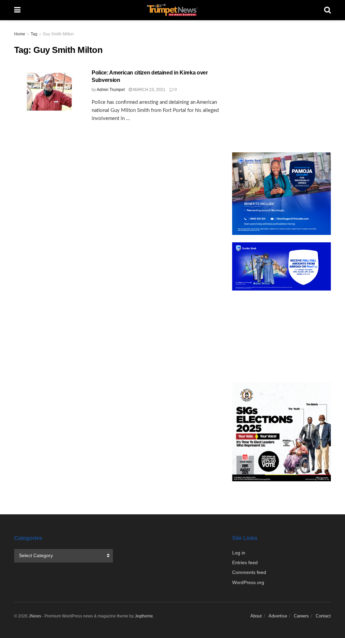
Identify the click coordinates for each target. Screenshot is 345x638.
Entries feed (245, 562)
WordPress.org (248, 582)
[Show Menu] (17, 10)
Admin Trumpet (111, 89)
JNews (35, 616)
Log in (238, 552)
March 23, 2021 (148, 89)
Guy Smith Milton (58, 34)
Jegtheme (144, 616)
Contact (323, 615)
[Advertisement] (281, 87)
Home (19, 34)
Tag (34, 34)
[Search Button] (327, 10)
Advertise (278, 615)
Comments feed (249, 572)
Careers (301, 615)
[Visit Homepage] (172, 10)
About (256, 615)
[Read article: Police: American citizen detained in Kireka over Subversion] (48, 93)
